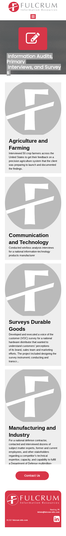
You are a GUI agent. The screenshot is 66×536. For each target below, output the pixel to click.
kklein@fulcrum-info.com (48, 512)
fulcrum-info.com (20, 520)
